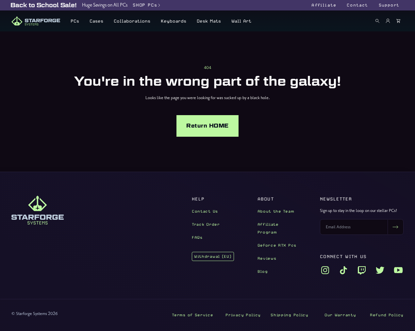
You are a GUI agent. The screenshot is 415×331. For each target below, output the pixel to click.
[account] (388, 21)
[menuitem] (74, 20)
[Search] (377, 21)
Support (389, 5)
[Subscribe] (395, 227)
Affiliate (323, 5)
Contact (357, 5)
